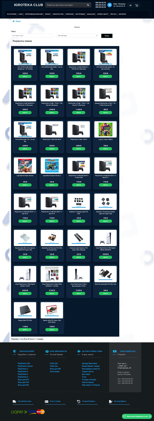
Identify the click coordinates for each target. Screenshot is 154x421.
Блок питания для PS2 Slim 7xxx (105, 284)
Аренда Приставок (89, 363)
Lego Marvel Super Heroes (25, 175)
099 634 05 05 (100, 7)
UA (130, 5)
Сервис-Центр (88, 371)
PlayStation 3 (23, 371)
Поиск (18, 21)
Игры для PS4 (23, 382)
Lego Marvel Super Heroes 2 (52, 175)
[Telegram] (109, 5)
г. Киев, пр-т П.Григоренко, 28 (124, 367)
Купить (25, 76)
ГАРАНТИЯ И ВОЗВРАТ (26, 351)
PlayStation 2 (23, 369)
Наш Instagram (88, 382)
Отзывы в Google (89, 380)
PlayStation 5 (23, 377)
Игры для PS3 (23, 380)
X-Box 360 (53, 363)
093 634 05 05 (100, 5)
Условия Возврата (88, 401)
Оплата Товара (55, 401)
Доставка (86, 374)
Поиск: (13, 31)
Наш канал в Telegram (91, 385)
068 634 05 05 (100, 3)
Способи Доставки (24, 401)
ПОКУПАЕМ (69, 14)
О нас (84, 377)
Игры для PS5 (23, 385)
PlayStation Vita (24, 363)
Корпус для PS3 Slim (25, 320)
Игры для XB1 (55, 369)
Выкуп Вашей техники (91, 366)
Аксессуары (55, 371)
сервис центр (102, 14)
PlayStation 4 (23, 374)
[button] (137, 416)
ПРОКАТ (47, 14)
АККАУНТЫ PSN (58, 14)
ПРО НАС (113, 14)
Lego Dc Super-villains (106, 139)
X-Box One (54, 366)
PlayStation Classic (25, 366)
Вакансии (91, 14)
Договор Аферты (120, 401)
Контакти (122, 14)
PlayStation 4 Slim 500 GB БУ (52, 139)
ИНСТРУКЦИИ (80, 14)
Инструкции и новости (91, 369)
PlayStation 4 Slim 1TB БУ (78, 139)
